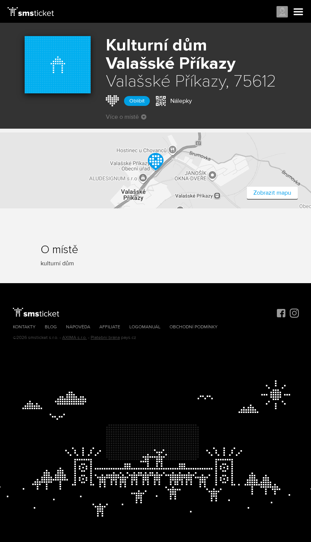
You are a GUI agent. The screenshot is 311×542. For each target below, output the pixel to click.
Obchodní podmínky (194, 327)
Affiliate (109, 327)
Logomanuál (144, 327)
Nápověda (78, 327)
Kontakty (24, 327)
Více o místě (122, 117)
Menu (298, 12)
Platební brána (105, 337)
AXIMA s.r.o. (74, 337)
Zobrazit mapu (272, 193)
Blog (51, 327)
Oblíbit (137, 101)
